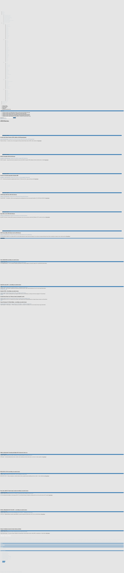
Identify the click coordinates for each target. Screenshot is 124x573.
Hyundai (7, 55)
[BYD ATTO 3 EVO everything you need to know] (10, 469)
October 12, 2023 (3, 196)
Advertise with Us (5, 106)
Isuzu (7, 57)
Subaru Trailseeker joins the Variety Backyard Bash (10, 528)
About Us (1, 543)
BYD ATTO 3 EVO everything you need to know (10, 471)
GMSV (7, 49)
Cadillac (7, 33)
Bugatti (7, 31)
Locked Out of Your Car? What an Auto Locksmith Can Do (12, 296)
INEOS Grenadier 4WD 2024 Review (7, 156)
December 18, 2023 (3, 158)
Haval (7, 51)
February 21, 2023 (3, 215)
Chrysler (7, 36)
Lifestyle (3, 103)
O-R (5, 79)
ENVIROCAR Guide (5, 555)
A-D (5, 23)
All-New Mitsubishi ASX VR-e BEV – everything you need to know (13, 509)
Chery (7, 34)
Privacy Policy (4, 107)
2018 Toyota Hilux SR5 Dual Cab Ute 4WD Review (10, 232)
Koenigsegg (8, 64)
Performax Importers (9, 81)
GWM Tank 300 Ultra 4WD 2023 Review (8, 194)
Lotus (7, 69)
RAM (7, 85)
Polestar (7, 83)
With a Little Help (3, 548)
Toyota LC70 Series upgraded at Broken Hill (9, 175)
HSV (7, 53)
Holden (7, 50)
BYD (7, 32)
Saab (7, 90)
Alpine (7, 25)
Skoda (7, 91)
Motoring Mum (4, 102)
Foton (7, 44)
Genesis (7, 47)
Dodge (7, 38)
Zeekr (7, 100)
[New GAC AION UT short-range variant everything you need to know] (10, 488)
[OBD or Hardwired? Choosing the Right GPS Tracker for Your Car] (18, 450)
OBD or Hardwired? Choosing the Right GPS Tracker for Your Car (13, 452)
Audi (7, 27)
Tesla (7, 96)
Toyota (7, 97)
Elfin (7, 40)
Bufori (7, 30)
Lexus (7, 67)
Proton (7, 84)
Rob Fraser (6, 139)
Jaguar (7, 60)
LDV (7, 68)
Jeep (7, 61)
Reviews (3, 12)
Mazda (7, 72)
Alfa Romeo (8, 24)
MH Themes (20, 571)
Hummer (7, 54)
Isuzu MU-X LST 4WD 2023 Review (7, 213)
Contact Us (4, 108)
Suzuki (7, 95)
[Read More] (39, 140)
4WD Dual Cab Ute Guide (6, 558)
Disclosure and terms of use (6, 109)
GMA (7, 48)
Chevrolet (7, 35)
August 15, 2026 (3, 455)
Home (3, 11)
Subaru (7, 94)
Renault (7, 87)
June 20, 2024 (2, 139)
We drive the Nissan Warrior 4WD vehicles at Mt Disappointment (13, 137)
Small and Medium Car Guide (8, 20)
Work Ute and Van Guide (8, 17)
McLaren (7, 73)
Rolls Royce (8, 88)
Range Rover (8, 86)
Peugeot (7, 82)
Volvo (7, 98)
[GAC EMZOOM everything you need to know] (18, 257)
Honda (7, 52)
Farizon (7, 41)
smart (7, 92)
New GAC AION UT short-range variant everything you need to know (14, 490)
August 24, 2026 (3, 262)
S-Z (4, 89)
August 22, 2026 (3, 287)
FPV (7, 45)
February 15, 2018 (3, 234)
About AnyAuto (4, 105)
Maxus (7, 71)
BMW (7, 29)
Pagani (7, 80)
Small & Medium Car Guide (6, 556)
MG (6, 75)
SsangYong (8, 93)
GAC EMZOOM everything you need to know (9, 259)
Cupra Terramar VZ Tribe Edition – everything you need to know (13, 302)
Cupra (7, 37)
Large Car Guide (6, 19)
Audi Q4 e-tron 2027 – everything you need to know (10, 284)
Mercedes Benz (8, 74)
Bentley (7, 28)
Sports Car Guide (7, 22)
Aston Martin (8, 26)
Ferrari (7, 42)
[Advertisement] (18, 8)
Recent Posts (2, 238)
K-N (5, 62)
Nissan (7, 78)
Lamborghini (8, 65)
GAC (7, 46)
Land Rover (8, 66)
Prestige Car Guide (7, 21)
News (3, 13)
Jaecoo (7, 59)
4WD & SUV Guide (7, 15)
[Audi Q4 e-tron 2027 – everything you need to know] (18, 282)
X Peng (7, 99)
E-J (4, 39)
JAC (7, 58)
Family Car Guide (7, 18)
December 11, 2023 (3, 177)
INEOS (7, 56)
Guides (3, 14)
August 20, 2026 (3, 303)
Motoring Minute (5, 101)
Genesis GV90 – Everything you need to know (9, 291)
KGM (7, 63)
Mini (7, 76)
